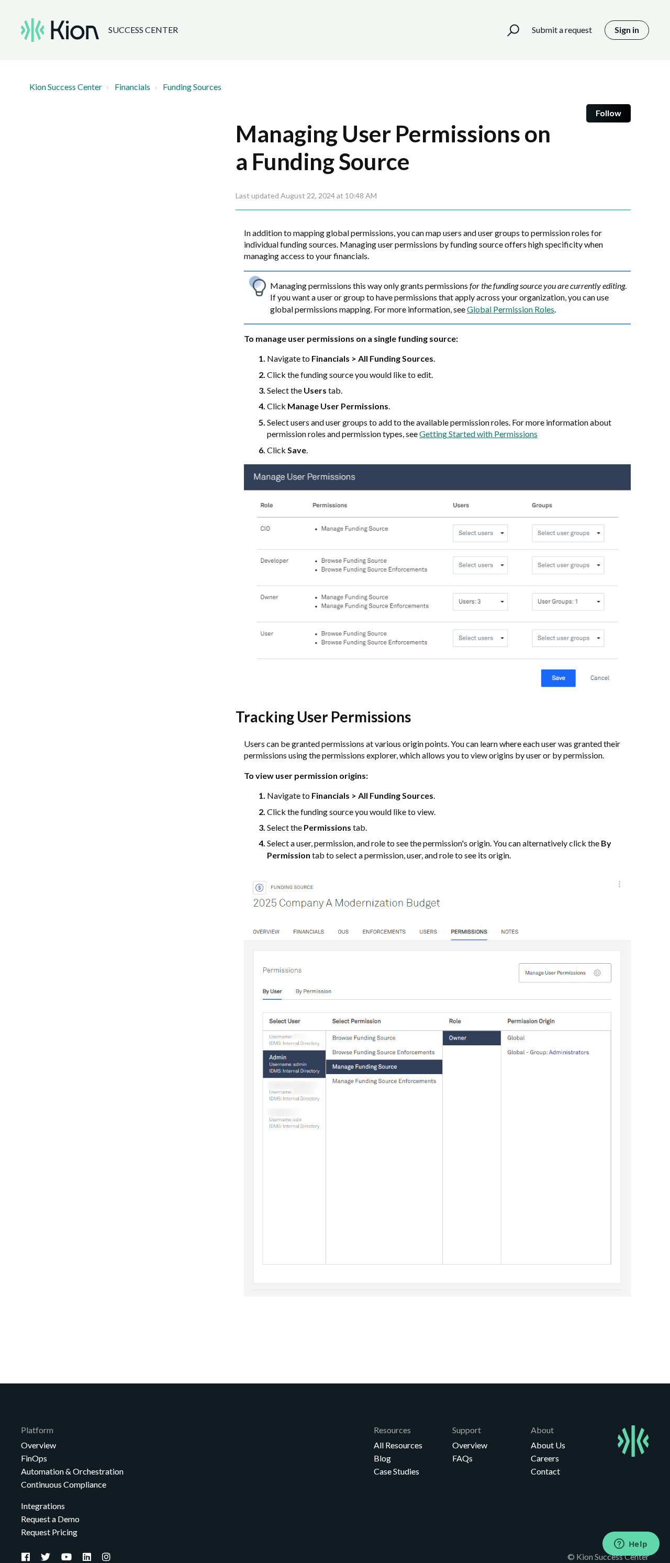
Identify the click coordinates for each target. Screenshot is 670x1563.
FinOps (34, 1458)
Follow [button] (608, 113)
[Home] (60, 30)
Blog (382, 1458)
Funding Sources (192, 87)
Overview (38, 1445)
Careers (545, 1458)
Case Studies (396, 1471)
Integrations (43, 1506)
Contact (545, 1471)
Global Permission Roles (510, 309)
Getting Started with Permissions (478, 434)
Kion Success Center (65, 87)
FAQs (462, 1458)
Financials (132, 87)
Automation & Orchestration (72, 1471)
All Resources (398, 1445)
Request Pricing (49, 1532)
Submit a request (562, 30)
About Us (548, 1445)
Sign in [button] (627, 30)
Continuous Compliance (63, 1484)
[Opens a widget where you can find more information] (631, 1545)
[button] (508, 30)
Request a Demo (50, 1519)
